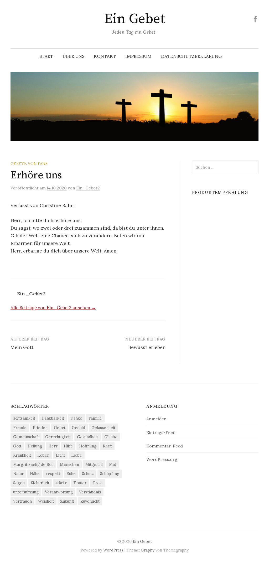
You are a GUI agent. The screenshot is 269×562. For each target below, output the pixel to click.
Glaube (110, 436)
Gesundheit (87, 436)
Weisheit (46, 501)
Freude (20, 427)
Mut (112, 464)
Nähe (35, 473)
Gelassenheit (103, 427)
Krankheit (22, 455)
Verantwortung (59, 491)
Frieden (40, 427)
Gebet (59, 427)
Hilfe (68, 446)
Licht (60, 455)
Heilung (35, 446)
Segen (19, 482)
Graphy (147, 550)
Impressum (138, 56)
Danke (76, 418)
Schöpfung (109, 473)
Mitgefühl (94, 464)
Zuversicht (90, 501)
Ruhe (71, 473)
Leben (43, 455)
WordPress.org (161, 459)
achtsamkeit (24, 418)
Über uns (73, 56)
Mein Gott (22, 347)
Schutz (88, 473)
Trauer (80, 482)
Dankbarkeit (53, 418)
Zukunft (67, 501)
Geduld (78, 427)
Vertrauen (22, 501)
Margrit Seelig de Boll (33, 464)
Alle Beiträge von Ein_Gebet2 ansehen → (53, 308)
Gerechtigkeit (58, 436)
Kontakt (105, 56)
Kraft (107, 446)
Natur (18, 473)
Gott (17, 446)
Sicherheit (40, 482)
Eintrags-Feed (160, 432)
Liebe (76, 455)
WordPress (113, 550)
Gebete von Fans (29, 163)
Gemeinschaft (26, 436)
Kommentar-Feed (164, 445)
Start (46, 56)
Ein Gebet (134, 19)
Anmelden (156, 418)
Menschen (69, 464)
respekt (53, 473)
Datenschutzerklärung (191, 56)
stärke (61, 482)
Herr (53, 446)
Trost (98, 482)
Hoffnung (87, 446)
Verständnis (90, 491)
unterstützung (26, 491)
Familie (95, 418)
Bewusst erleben (146, 347)
